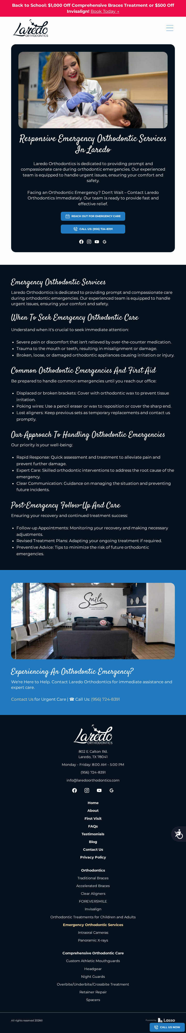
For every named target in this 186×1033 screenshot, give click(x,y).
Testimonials (93, 834)
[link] (30, 28)
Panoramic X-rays (93, 940)
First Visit (93, 818)
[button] (170, 28)
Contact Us (22, 699)
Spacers (93, 1000)
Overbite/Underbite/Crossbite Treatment (93, 984)
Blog (93, 842)
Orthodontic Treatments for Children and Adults (93, 917)
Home (93, 803)
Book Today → (105, 11)
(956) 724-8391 (105, 699)
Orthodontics (93, 870)
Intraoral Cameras (93, 932)
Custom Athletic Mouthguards (93, 961)
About (93, 810)
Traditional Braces (93, 878)
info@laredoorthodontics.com (93, 780)
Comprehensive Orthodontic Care (93, 953)
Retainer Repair (93, 992)
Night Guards (93, 976)
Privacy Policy (93, 857)
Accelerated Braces (93, 886)
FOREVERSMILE (93, 901)
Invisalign (93, 909)
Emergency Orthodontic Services (93, 925)
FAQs (93, 826)
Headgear (93, 969)
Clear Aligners (93, 893)
